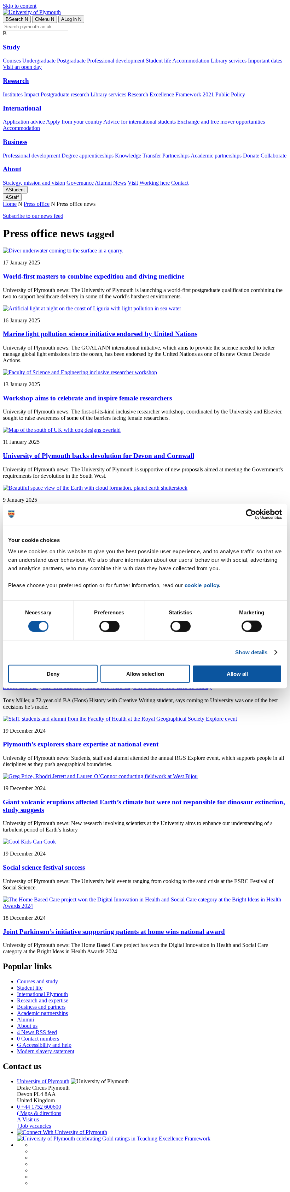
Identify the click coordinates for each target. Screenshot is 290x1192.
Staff (12, 197)
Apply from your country (74, 122)
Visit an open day (22, 67)
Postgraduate (71, 61)
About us (27, 1026)
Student (15, 189)
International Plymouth (42, 994)
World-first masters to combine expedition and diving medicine (93, 276)
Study (11, 47)
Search (17, 19)
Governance (80, 183)
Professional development (115, 61)
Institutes (13, 94)
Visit (133, 183)
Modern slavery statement (45, 1051)
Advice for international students (139, 122)
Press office (37, 204)
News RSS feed (37, 1032)
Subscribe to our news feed (33, 216)
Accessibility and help (44, 1045)
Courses (12, 61)
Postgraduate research (65, 94)
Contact (179, 183)
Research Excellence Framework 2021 (171, 94)
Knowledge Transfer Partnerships (152, 156)
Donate (251, 156)
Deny (53, 673)
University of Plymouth (43, 1081)
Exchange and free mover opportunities (221, 122)
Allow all (237, 673)
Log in (71, 19)
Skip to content (19, 6)
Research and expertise (42, 1000)
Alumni (103, 183)
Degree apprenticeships (88, 156)
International (22, 108)
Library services (228, 61)
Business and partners (41, 1007)
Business (15, 141)
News (119, 183)
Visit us (28, 1119)
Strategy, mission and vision (34, 183)
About (12, 169)
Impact (31, 94)
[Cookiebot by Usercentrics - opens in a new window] (251, 514)
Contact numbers (38, 1039)
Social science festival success (44, 867)
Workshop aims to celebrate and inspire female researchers (87, 398)
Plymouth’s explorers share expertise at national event (80, 744)
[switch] (109, 626)
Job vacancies (34, 1126)
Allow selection (145, 673)
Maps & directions (39, 1113)
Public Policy (230, 94)
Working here (154, 183)
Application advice (24, 122)
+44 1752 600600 (39, 1107)
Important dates (265, 61)
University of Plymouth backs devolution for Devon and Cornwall (98, 455)
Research (16, 80)
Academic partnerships (216, 156)
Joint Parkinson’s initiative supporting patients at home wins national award (114, 931)
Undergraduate (39, 61)
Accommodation (190, 61)
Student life (158, 61)
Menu (44, 19)
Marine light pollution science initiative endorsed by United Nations (100, 334)
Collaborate (273, 156)
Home (10, 204)
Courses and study (37, 981)
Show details (251, 652)
